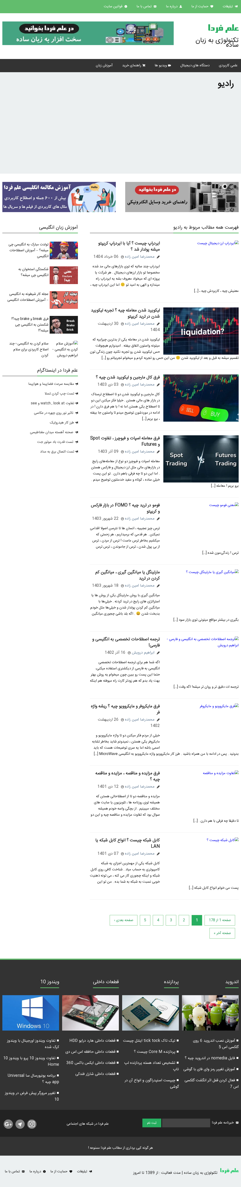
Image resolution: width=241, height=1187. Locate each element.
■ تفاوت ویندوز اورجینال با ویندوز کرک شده (33, 1044)
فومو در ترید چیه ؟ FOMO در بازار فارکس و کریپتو (125, 508)
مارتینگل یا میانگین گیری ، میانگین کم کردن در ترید (127, 575)
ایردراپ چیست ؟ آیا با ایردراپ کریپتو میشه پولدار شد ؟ (129, 246)
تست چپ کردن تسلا (59, 394)
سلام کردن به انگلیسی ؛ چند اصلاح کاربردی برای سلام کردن (28, 349)
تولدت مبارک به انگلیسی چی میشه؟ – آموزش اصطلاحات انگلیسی (28, 250)
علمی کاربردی (228, 65)
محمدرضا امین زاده (139, 257)
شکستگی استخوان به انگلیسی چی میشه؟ (33, 272)
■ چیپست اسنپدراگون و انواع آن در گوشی (152, 1083)
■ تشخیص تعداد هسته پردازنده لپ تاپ (151, 1066)
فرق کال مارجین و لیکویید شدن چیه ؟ (128, 377)
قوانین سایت (113, 6)
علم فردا (223, 29)
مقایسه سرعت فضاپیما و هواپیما (51, 384)
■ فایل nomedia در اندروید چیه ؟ (212, 1058)
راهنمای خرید (131, 65)
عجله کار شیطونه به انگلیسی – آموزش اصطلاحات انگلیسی (27, 297)
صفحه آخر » (222, 933)
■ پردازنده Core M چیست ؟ (156, 1052)
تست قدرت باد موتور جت (55, 442)
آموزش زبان (104, 65)
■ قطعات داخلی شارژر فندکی (97, 1074)
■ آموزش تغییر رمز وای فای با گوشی (211, 1069)
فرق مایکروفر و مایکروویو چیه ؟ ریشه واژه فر (125, 709)
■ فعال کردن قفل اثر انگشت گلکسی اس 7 (212, 1083)
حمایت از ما (200, 6)
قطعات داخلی (106, 982)
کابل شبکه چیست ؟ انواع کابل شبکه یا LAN (127, 843)
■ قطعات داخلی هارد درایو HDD (94, 1041)
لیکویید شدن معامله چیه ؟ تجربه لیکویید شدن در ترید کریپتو (125, 313)
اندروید (232, 982)
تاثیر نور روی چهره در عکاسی (54, 413)
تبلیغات (228, 6)
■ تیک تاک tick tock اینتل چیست (151, 1041)
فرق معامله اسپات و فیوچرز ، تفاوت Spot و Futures (125, 441)
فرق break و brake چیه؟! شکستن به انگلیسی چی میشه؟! (29, 325)
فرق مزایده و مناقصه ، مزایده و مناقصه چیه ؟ (127, 776)
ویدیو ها (161, 65)
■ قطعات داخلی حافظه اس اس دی (92, 1052)
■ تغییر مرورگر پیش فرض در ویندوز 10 (32, 1096)
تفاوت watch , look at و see (52, 403)
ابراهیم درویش (143, 653)
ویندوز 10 (49, 982)
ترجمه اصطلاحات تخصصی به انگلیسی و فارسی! (126, 642)
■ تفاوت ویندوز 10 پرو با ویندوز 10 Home (31, 1061)
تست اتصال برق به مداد (57, 452)
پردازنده (171, 982)
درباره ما (172, 6)
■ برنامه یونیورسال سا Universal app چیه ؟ (33, 1079)
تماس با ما (145, 6)
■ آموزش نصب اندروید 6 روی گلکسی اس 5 (216, 1044)
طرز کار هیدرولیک (62, 423)
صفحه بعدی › (123, 920)
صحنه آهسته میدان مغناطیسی (51, 432)
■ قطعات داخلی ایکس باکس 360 (92, 1063)
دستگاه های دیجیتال (194, 65)
